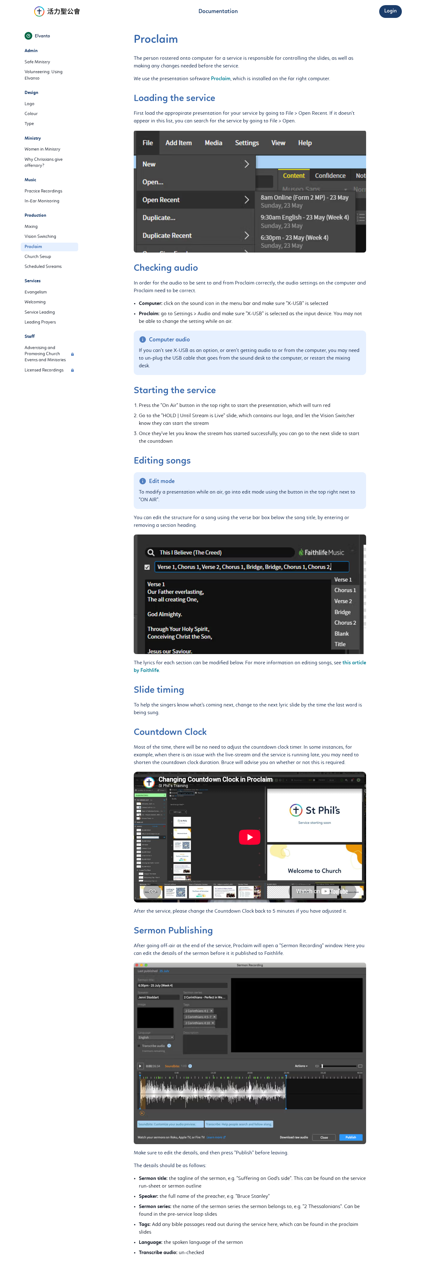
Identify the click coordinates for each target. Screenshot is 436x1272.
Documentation (218, 12)
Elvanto (42, 36)
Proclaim (220, 79)
